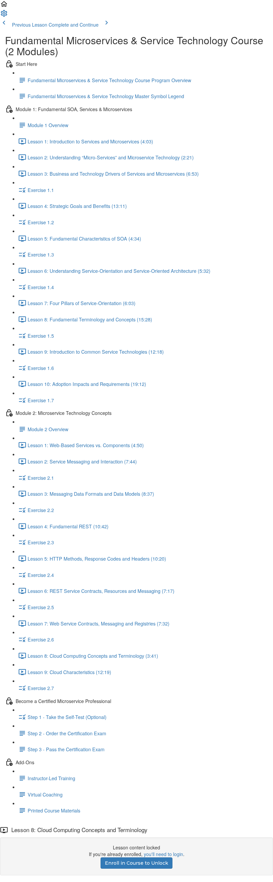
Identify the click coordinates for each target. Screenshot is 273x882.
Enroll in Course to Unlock (136, 863)
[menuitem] (4, 15)
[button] (4, 6)
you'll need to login (163, 854)
